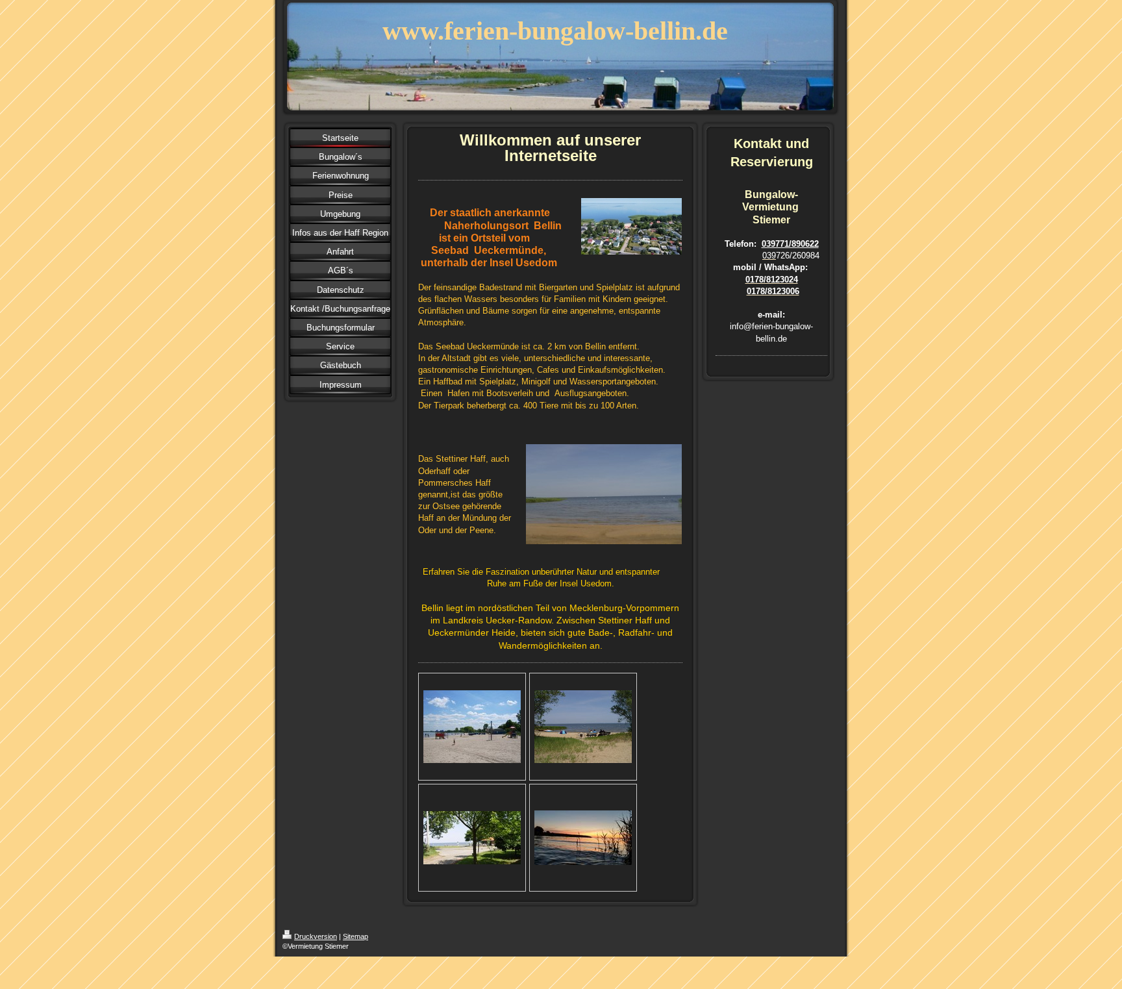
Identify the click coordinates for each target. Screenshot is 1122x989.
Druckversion (315, 936)
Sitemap (355, 936)
